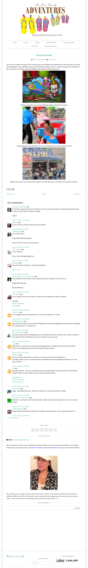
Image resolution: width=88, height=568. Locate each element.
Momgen (15, 263)
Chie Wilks (16, 294)
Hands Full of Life (18, 380)
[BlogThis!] (9, 189)
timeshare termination (36, 448)
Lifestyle (34, 46)
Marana (15, 222)
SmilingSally (16, 231)
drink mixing (16, 305)
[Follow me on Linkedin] (50, 430)
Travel (37, 42)
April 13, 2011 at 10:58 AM (20, 415)
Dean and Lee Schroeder (20, 398)
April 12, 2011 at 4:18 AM (20, 386)
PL (13, 368)
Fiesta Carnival (44, 55)
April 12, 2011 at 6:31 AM (20, 395)
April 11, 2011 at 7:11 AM (20, 247)
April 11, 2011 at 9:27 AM (20, 292)
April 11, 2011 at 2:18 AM (20, 229)
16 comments (52, 59)
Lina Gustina (16, 249)
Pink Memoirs (17, 377)
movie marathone (18, 303)
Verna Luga (16, 389)
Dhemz (36, 59)
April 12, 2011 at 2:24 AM (20, 353)
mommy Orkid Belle (19, 207)
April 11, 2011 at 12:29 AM (20, 220)
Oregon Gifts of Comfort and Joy (23, 276)
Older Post (77, 194)
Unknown (15, 312)
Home (14, 42)
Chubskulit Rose (17, 321)
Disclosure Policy (50, 46)
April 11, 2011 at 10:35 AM (20, 310)
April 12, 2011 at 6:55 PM (20, 407)
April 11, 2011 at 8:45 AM (20, 274)
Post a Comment (13, 418)
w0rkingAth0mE (17, 409)
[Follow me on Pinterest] (46, 430)
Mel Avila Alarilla (18, 332)
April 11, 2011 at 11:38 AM (20, 319)
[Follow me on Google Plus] (42, 430)
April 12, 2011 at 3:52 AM (20, 366)
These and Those (18, 382)
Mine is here (16, 270)
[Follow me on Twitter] (37, 430)
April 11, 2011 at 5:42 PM (20, 330)
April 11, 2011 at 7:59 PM (20, 341)
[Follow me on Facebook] (33, 430)
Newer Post (11, 194)
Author (25, 42)
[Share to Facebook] (13, 189)
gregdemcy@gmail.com (21, 440)
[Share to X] (11, 189)
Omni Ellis (54, 448)
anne (13, 344)
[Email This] (7, 189)
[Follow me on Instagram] (55, 430)
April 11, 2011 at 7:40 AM (20, 261)
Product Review (68, 42)
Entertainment (51, 42)
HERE (57, 498)
